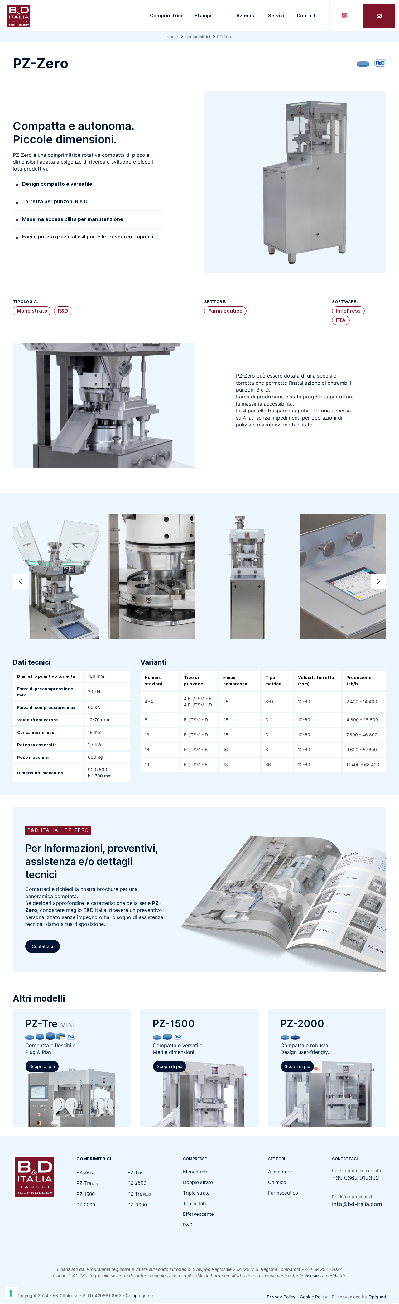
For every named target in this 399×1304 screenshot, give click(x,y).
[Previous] (20, 581)
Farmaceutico (225, 311)
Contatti (307, 15)
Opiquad (377, 1296)
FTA (341, 320)
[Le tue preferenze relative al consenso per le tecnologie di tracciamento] (11, 1293)
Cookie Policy (313, 1296)
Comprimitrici (166, 15)
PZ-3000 (137, 1205)
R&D (63, 311)
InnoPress (348, 311)
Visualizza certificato (325, 1275)
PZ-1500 (85, 1194)
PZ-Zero (85, 1172)
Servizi (276, 15)
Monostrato (196, 1172)
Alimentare (280, 1172)
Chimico (277, 1182)
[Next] (378, 581)
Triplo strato (196, 1193)
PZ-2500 (136, 1183)
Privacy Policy (281, 1296)
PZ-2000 (85, 1205)
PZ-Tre (87, 1183)
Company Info (140, 1295)
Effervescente (198, 1214)
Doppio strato (198, 1182)
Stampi (203, 15)
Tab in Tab (194, 1203)
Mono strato (32, 311)
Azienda (246, 15)
